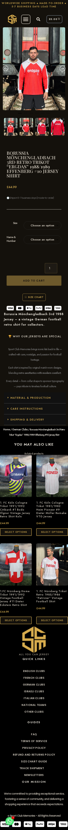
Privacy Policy (34, 748)
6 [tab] (48, 115)
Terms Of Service (34, 741)
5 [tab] (42, 115)
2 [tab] (25, 115)
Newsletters (34, 775)
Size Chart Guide (34, 761)
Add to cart (34, 281)
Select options (16, 532)
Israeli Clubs (34, 691)
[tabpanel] (34, 68)
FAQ (34, 734)
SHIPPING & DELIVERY (27, 419)
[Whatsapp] (9, 821)
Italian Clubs (34, 698)
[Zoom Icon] (34, 68)
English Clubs (34, 671)
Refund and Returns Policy (34, 755)
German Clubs (20, 429)
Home (6, 429)
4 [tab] (37, 115)
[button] (25, 19)
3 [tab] (31, 115)
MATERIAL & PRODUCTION (30, 398)
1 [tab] (20, 115)
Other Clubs (34, 712)
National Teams (34, 705)
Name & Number (11, 239)
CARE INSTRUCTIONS (26, 409)
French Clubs (33, 678)
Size (15, 223)
